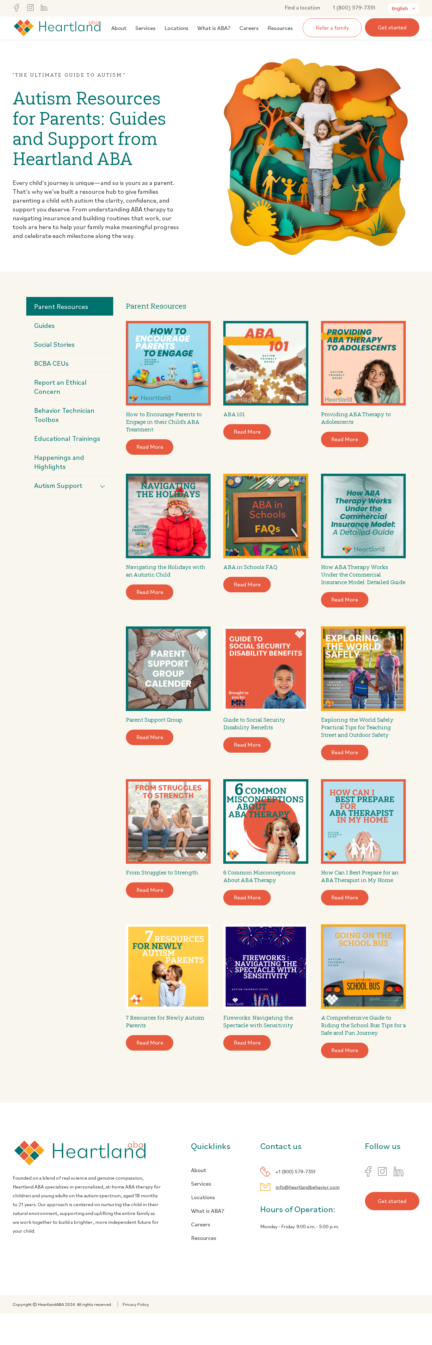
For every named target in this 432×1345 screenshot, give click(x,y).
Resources (280, 28)
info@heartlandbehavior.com (307, 1187)
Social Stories (54, 344)
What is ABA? (214, 28)
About (119, 28)
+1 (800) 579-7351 (295, 1171)
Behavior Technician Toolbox (64, 415)
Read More (149, 446)
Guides (44, 325)
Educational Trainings (67, 438)
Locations (176, 28)
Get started (392, 27)
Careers (249, 28)
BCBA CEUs (51, 363)
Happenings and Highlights (59, 462)
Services (145, 28)
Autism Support (58, 485)
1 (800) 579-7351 (354, 7)
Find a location (302, 7)
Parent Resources (61, 306)
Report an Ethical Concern (60, 386)
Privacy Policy (136, 1304)
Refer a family (332, 27)
